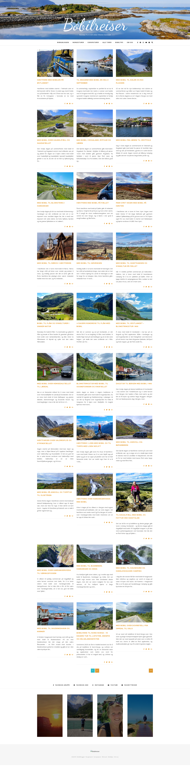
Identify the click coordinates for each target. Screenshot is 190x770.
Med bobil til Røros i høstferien (54, 263)
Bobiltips (119, 42)
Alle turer (107, 42)
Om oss (130, 42)
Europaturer (93, 42)
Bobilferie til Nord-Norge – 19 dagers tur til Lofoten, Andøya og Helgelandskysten (93, 636)
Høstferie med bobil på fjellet (93, 203)
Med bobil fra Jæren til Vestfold (133, 140)
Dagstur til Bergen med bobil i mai (134, 384)
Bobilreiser (95, 25)
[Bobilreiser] (95, 751)
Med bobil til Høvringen (89, 263)
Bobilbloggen (63, 42)
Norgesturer (78, 42)
